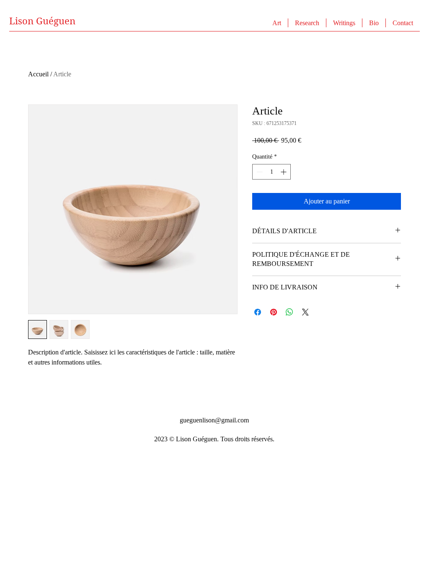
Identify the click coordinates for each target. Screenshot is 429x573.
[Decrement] (258, 171)
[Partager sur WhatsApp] (289, 312)
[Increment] (284, 171)
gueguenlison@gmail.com (214, 420)
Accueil (38, 74)
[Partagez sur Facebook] (258, 312)
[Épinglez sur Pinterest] (274, 312)
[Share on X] (305, 312)
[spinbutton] (271, 171)
